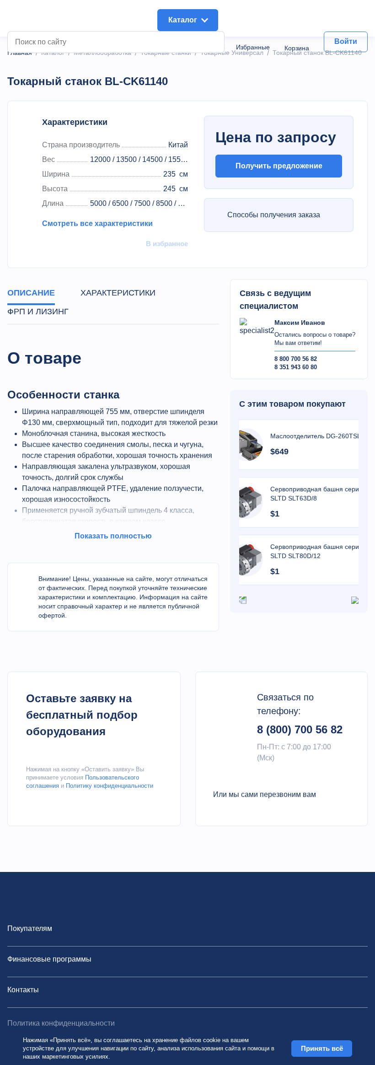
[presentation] (242, 599)
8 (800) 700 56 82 (300, 729)
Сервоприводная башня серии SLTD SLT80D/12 (316, 551)
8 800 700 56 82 (295, 358)
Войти (345, 41)
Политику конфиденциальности (109, 785)
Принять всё (322, 1048)
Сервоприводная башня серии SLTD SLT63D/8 (316, 493)
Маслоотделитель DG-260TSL (315, 436)
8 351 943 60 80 (295, 367)
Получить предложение (279, 166)
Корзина (296, 48)
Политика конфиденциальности (61, 1023)
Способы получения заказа (273, 215)
